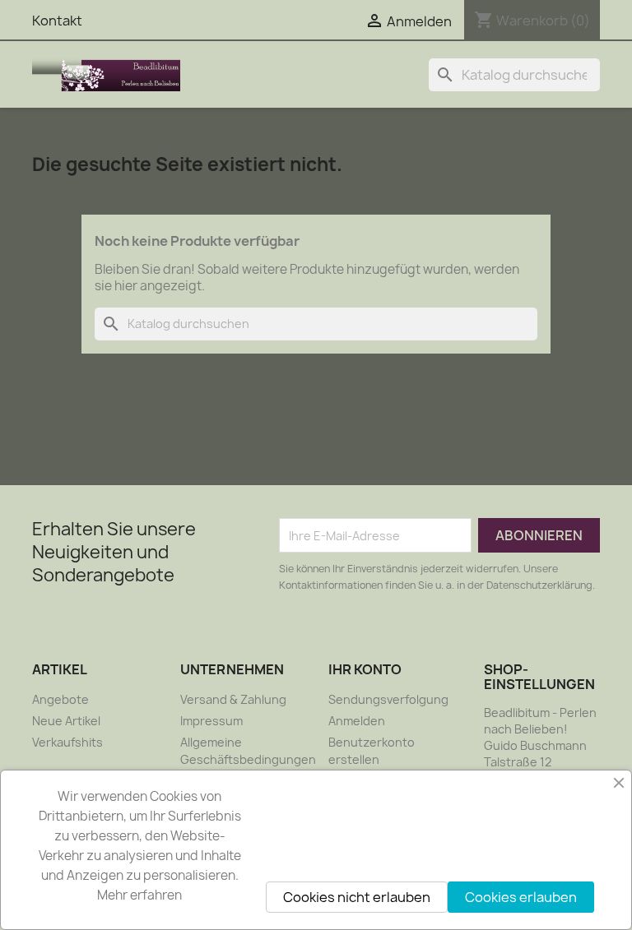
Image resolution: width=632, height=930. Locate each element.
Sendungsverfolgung (388, 699)
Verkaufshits (67, 742)
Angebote (60, 699)
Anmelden (356, 721)
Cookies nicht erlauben (356, 897)
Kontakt (57, 21)
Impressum (211, 721)
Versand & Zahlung (233, 699)
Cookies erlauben (521, 897)
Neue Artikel (66, 721)
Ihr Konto (365, 669)
